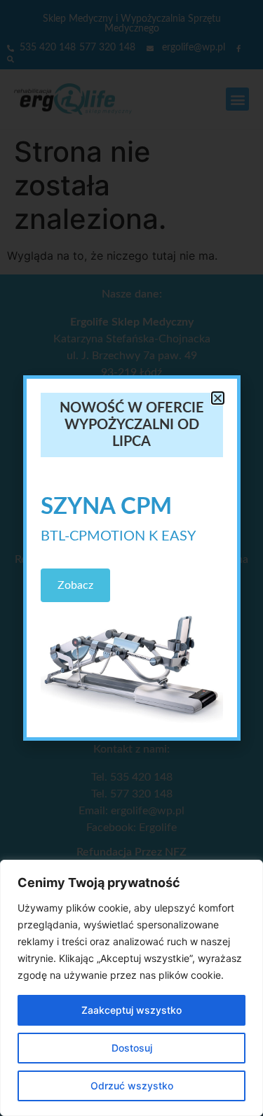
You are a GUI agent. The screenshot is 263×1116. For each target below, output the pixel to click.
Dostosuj (132, 1048)
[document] (131, 558)
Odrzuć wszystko (131, 1085)
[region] (131, 988)
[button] (218, 398)
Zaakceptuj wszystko (131, 1010)
